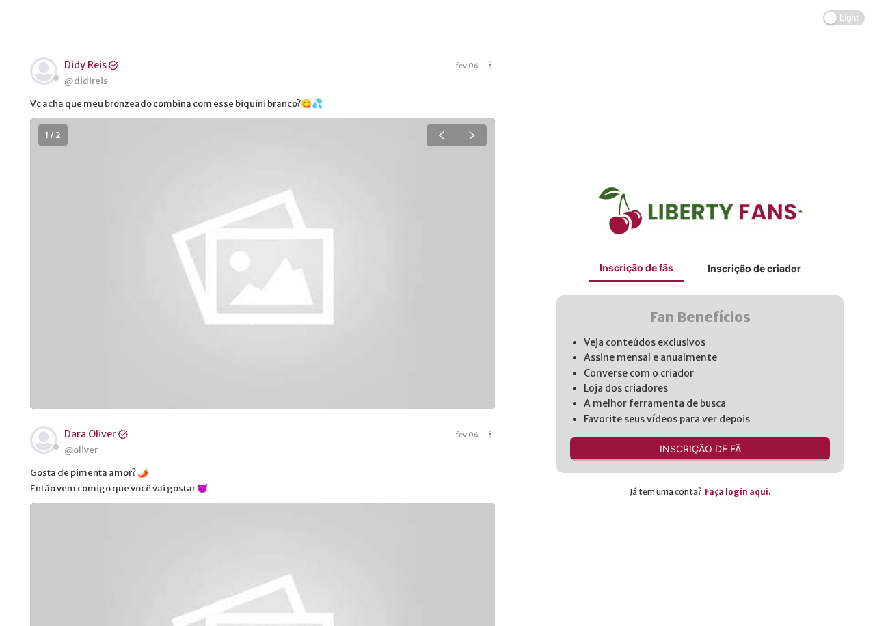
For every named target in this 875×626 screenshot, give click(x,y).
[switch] (844, 17)
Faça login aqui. (738, 492)
